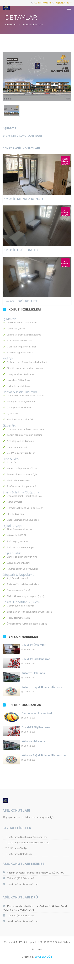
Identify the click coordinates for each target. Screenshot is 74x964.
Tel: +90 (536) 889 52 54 (20, 915)
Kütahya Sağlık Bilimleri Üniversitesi (44, 686)
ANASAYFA (11, 24)
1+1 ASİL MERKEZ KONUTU (24, 199)
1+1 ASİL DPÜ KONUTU (21, 250)
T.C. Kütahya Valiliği (16, 848)
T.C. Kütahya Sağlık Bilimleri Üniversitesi (27, 842)
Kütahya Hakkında (33, 672)
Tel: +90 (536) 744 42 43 (20, 878)
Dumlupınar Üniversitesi (37, 713)
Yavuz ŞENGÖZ (43, 956)
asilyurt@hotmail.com (26, 884)
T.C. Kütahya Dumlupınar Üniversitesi (26, 836)
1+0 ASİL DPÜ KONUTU (21, 301)
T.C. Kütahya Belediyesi (18, 853)
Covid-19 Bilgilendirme (36, 658)
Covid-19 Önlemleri (34, 644)
